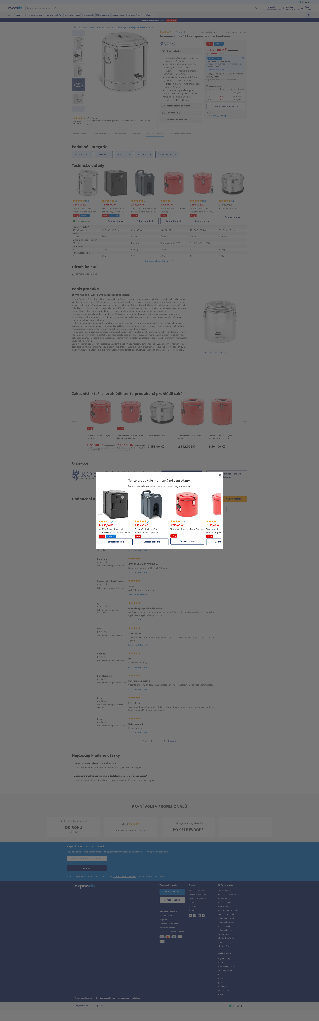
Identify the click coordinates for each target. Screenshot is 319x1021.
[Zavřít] (220, 475)
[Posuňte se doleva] (100, 516)
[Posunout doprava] (219, 516)
